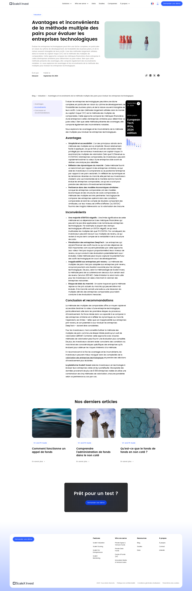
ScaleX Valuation (98, 543)
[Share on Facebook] (158, 75)
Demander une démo (171, 3)
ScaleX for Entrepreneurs (98, 551)
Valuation (37, 15)
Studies (102, 3)
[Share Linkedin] (150, 75)
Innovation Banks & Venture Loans (121, 561)
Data (94, 3)
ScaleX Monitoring (96, 557)
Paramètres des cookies (171, 583)
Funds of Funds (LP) (120, 555)
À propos (162, 543)
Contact (162, 546)
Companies (112, 3)
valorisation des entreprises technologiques (85, 358)
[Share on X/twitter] (154, 75)
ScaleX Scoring (98, 546)
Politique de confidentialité (126, 583)
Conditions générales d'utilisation (149, 583)
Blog (34, 96)
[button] (67, 4)
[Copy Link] (146, 75)
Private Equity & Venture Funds (120, 544)
